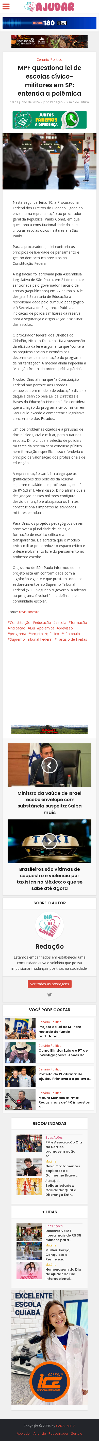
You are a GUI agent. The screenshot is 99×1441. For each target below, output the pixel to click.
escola (61, 622)
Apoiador (24, 1433)
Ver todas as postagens (49, 983)
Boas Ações (53, 1137)
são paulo (72, 633)
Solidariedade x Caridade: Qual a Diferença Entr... (60, 1190)
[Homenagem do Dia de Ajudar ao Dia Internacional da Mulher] (30, 1270)
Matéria (50, 1161)
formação (79, 622)
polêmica (46, 628)
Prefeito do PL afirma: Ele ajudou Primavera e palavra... (65, 1076)
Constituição (20, 622)
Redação (56, 102)
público (53, 633)
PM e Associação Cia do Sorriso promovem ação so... (63, 1149)
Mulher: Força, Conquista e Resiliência (57, 1255)
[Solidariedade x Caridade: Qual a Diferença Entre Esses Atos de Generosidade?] (30, 1186)
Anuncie (40, 1433)
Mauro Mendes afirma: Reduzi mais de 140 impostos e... (64, 1102)
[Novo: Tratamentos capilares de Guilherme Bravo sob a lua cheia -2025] (30, 1167)
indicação (17, 628)
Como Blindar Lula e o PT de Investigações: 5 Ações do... (63, 1052)
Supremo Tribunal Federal (31, 639)
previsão (66, 628)
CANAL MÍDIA (65, 1425)
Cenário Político (49, 59)
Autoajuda (52, 1181)
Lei (32, 628)
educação (43, 622)
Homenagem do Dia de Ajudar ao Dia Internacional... (63, 1274)
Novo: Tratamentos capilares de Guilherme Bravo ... (62, 1171)
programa (18, 633)
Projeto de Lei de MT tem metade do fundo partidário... (60, 1031)
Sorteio (76, 1433)
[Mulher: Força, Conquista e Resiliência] (30, 1251)
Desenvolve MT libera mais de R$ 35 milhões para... (63, 1235)
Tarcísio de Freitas (72, 639)
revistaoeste (29, 611)
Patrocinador (58, 1433)
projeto (37, 633)
